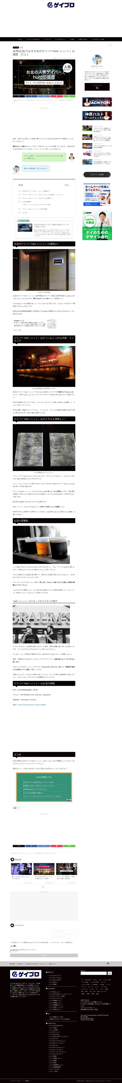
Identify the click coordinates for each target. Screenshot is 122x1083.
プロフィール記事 (97, 174)
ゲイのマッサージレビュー (58, 1051)
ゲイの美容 (53, 984)
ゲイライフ (47, 39)
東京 (94, 991)
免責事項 (27, 1080)
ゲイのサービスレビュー (57, 1047)
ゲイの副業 (53, 1056)
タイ (97, 989)
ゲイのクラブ (54, 1038)
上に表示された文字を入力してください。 (23, 949)
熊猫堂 (88, 993)
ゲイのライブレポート (56, 1054)
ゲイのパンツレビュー (56, 1049)
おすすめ (95, 979)
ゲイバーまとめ (54, 1069)
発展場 (93, 993)
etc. (49, 1013)
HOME (20, 39)
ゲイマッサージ (84, 989)
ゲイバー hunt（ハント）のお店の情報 (35, 209)
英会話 (97, 993)
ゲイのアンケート (55, 1032)
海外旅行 (83, 993)
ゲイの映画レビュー (56, 1000)
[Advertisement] (61, 23)
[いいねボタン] (15, 808)
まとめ (25, 212)
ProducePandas (87, 979)
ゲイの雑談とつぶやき (56, 1017)
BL (82, 979)
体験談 (106, 989)
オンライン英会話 (85, 982)
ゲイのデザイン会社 (98, 39)
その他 (72, 39)
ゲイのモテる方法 (55, 980)
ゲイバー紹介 (54, 1071)
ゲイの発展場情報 (55, 1067)
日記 (91, 991)
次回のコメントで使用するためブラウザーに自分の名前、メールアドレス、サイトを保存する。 (43, 942)
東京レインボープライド (102, 991)
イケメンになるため (32, 39)
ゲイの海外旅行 (94, 984)
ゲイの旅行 (53, 1062)
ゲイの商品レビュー (56, 1058)
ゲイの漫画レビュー (56, 1002)
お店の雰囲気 (27, 201)
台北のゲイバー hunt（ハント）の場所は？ (36, 191)
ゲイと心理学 (54, 1030)
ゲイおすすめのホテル (56, 1025)
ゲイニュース (90, 986)
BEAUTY (51, 972)
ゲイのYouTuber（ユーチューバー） (61, 994)
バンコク (101, 989)
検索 (110, 973)
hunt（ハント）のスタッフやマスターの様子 (37, 204)
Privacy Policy (85, 1018)
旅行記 (86, 991)
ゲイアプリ (108, 984)
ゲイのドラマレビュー (56, 998)
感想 (82, 991)
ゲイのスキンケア (55, 975)
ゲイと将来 (53, 1028)
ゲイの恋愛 (53, 1060)
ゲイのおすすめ (54, 1034)
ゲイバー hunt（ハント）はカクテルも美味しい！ (38, 198)
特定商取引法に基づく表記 (89, 1009)
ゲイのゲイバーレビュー (57, 1043)
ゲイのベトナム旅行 (85, 984)
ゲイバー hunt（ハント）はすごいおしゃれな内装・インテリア (43, 194)
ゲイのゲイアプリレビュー (58, 1041)
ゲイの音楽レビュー (56, 1009)
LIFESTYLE (52, 1023)
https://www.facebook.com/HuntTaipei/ (32, 705)
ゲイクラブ (83, 986)
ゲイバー (97, 986)
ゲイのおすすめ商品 (94, 982)
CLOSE (67, 185)
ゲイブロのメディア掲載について (91, 1002)
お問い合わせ (83, 39)
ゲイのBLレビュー (55, 992)
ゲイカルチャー (60, 39)
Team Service (85, 1020)
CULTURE (16, 47)
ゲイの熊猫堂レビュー (56, 1005)
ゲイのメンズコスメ (56, 977)
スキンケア (92, 989)
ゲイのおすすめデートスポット (59, 1036)
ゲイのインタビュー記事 (57, 996)
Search (83, 971)
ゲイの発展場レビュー (56, 1065)
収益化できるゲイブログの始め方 (60, 1019)
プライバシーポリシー (88, 1007)
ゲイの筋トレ (54, 982)
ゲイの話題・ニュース (56, 1007)
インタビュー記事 (106, 979)
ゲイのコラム (54, 1045)
